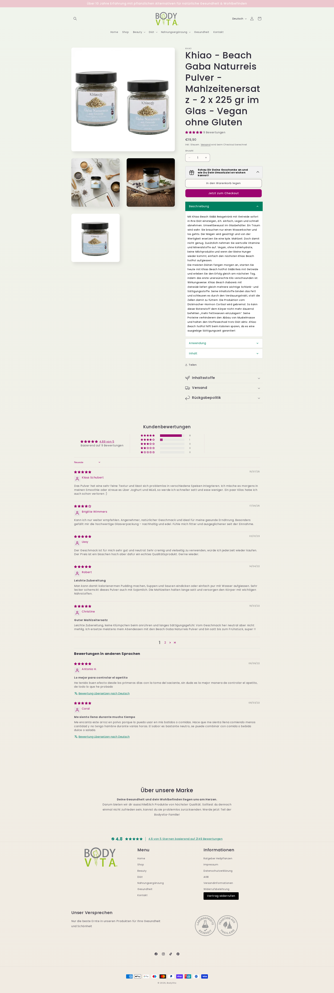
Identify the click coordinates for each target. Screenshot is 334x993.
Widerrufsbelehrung (216, 889)
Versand (206, 144)
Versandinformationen (218, 883)
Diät (140, 876)
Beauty (142, 870)
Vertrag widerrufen (221, 896)
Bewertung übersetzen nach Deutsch (104, 693)
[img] (82, 472)
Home (141, 858)
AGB (206, 876)
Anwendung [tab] (197, 343)
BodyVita (171, 982)
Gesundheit (145, 889)
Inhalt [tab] (193, 353)
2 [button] (165, 643)
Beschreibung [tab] (199, 206)
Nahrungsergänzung (150, 883)
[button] (75, 18)
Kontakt (142, 895)
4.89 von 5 (106, 442)
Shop (140, 864)
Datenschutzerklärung (218, 870)
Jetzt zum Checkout (223, 193)
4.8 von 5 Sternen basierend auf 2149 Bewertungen (185, 839)
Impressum (211, 864)
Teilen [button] (193, 365)
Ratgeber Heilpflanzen (218, 858)
